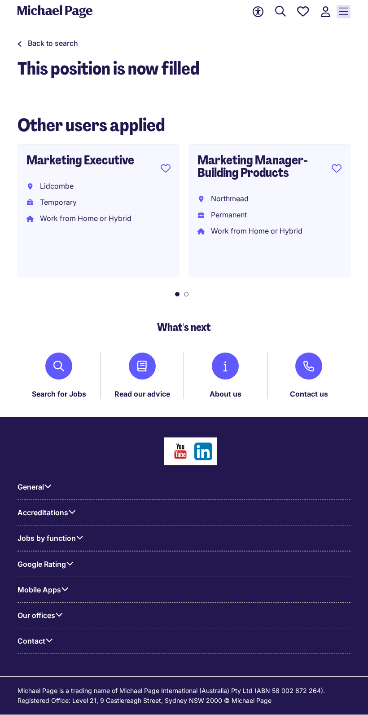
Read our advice (142, 393)
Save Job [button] (166, 170)
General (31, 486)
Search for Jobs (59, 393)
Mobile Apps (39, 589)
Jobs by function (47, 538)
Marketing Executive (80, 160)
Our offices (36, 615)
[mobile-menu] (343, 11)
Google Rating (42, 564)
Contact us (309, 393)
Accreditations (43, 512)
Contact (31, 640)
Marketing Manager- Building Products (252, 166)
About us (225, 393)
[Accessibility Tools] (258, 11)
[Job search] (280, 12)
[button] (48, 43)
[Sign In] (325, 12)
